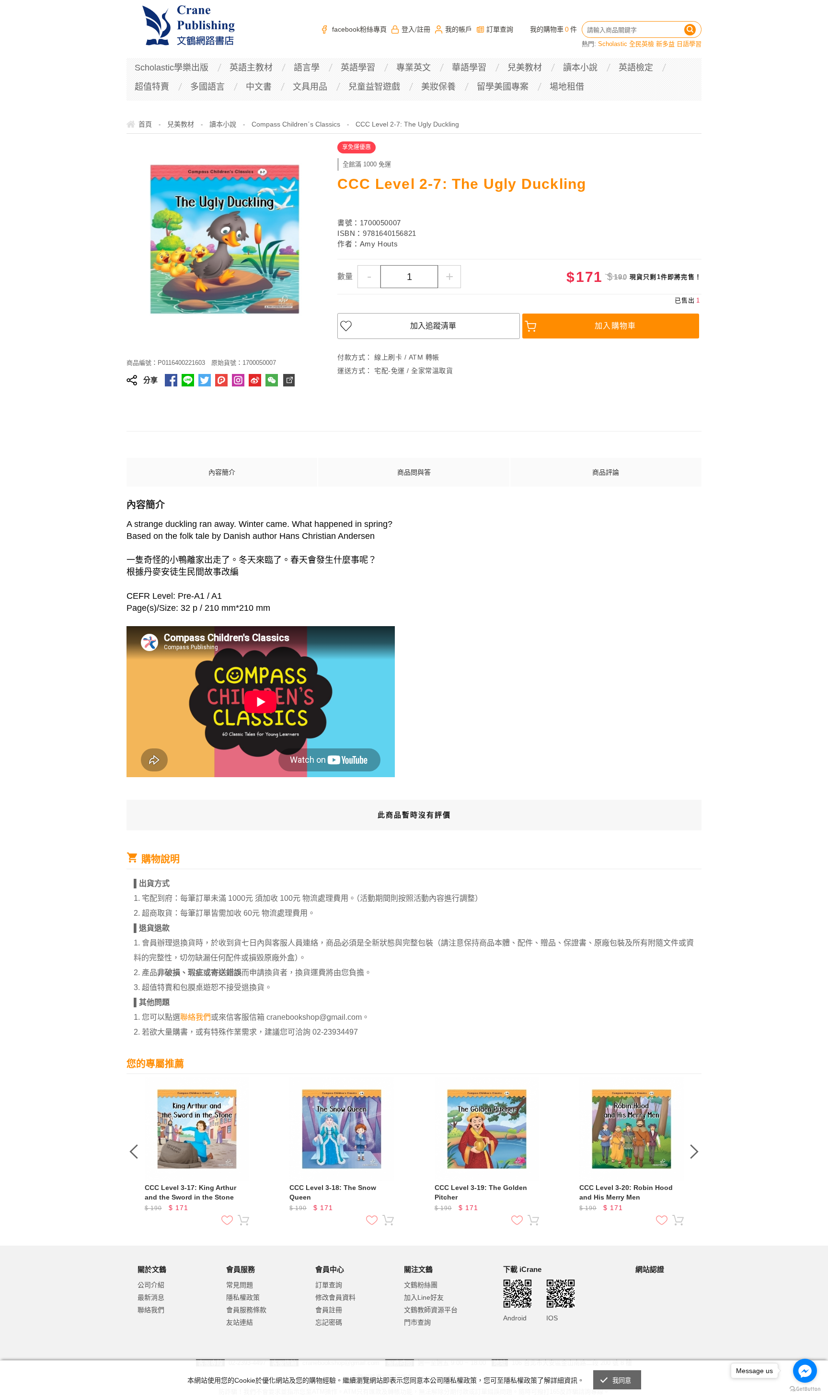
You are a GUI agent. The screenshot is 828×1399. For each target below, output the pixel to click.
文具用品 (310, 87)
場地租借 (567, 87)
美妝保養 (438, 87)
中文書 (259, 87)
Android (515, 1318)
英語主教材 (251, 67)
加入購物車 (615, 326)
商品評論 (605, 472)
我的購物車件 (553, 29)
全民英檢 (641, 43)
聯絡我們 (151, 1310)
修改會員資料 (335, 1297)
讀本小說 (580, 67)
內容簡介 (221, 472)
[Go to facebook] (805, 1371)
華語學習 (469, 67)
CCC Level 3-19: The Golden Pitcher (481, 1192)
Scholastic (612, 43)
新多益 (665, 43)
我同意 (622, 1380)
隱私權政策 (243, 1297)
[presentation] (133, 1151)
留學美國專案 (503, 87)
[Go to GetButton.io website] (805, 1389)
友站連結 (239, 1322)
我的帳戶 (458, 29)
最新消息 (151, 1297)
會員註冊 (328, 1310)
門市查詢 (417, 1322)
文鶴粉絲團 (420, 1285)
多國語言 (207, 87)
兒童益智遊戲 (374, 87)
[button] (659, 1309)
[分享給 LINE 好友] (188, 380)
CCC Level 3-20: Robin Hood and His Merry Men (626, 1192)
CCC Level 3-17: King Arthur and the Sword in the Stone (190, 1192)
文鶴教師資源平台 (431, 1310)
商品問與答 (414, 472)
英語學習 (358, 67)
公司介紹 (151, 1285)
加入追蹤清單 (433, 326)
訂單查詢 (499, 29)
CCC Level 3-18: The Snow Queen (332, 1192)
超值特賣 (152, 87)
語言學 (307, 67)
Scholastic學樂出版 (171, 67)
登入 (408, 29)
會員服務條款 (246, 1310)
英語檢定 (636, 67)
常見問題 (239, 1285)
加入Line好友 (424, 1297)
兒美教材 (524, 67)
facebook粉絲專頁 (359, 29)
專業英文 (413, 67)
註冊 (423, 29)
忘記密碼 (328, 1322)
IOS (552, 1318)
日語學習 (689, 43)
